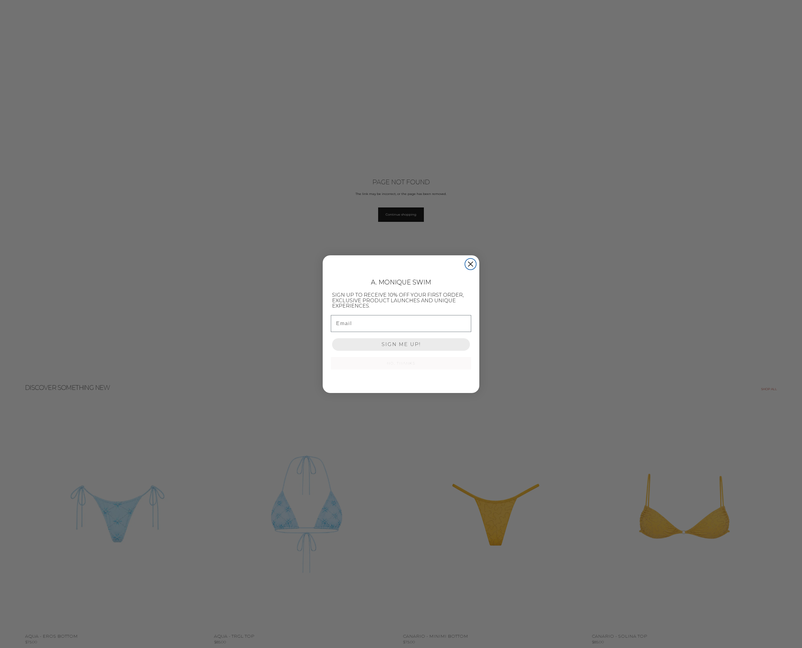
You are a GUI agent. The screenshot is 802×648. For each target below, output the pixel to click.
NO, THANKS (401, 363)
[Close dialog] (470, 264)
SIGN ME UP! (401, 344)
